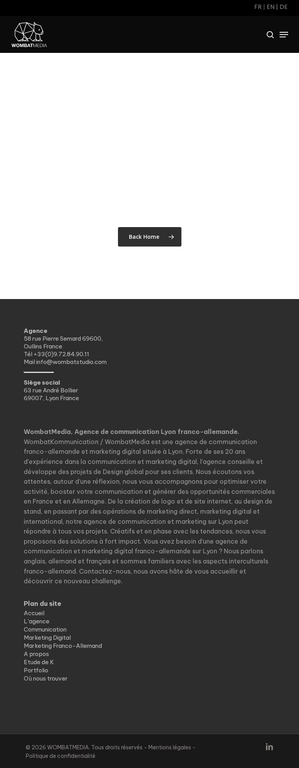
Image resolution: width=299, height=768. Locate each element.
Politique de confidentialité (60, 755)
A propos (36, 654)
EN (270, 6)
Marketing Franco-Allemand (63, 645)
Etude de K (39, 662)
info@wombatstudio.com (71, 362)
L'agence (36, 621)
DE (284, 6)
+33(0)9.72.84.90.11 (61, 354)
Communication (45, 629)
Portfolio (36, 670)
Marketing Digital (47, 637)
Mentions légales (169, 747)
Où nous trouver (46, 678)
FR (258, 6)
